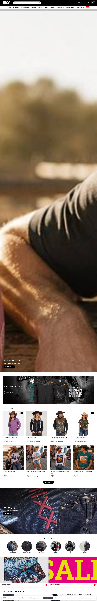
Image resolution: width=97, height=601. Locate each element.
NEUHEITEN (16, 7)
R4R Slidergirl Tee (9, 471)
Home (9, 7)
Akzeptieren (48, 598)
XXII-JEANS (60, 7)
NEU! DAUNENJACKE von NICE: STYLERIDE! (76, 595)
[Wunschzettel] (88, 2)
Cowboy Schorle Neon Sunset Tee (60, 472)
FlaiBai (34, 7)
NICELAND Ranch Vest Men (59, 437)
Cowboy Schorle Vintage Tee (83, 471)
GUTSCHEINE (80, 7)
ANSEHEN (47, 482)
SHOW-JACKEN (25, 7)
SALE (87, 7)
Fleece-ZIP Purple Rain (11, 437)
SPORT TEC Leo (31, 437)
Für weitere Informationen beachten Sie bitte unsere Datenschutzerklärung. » (78, 598)
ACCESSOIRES (70, 7)
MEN (46, 7)
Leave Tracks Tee (79, 437)
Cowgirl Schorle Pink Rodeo (36, 471)
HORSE (52, 7)
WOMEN (40, 7)
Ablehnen (57, 598)
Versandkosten (13, 441)
